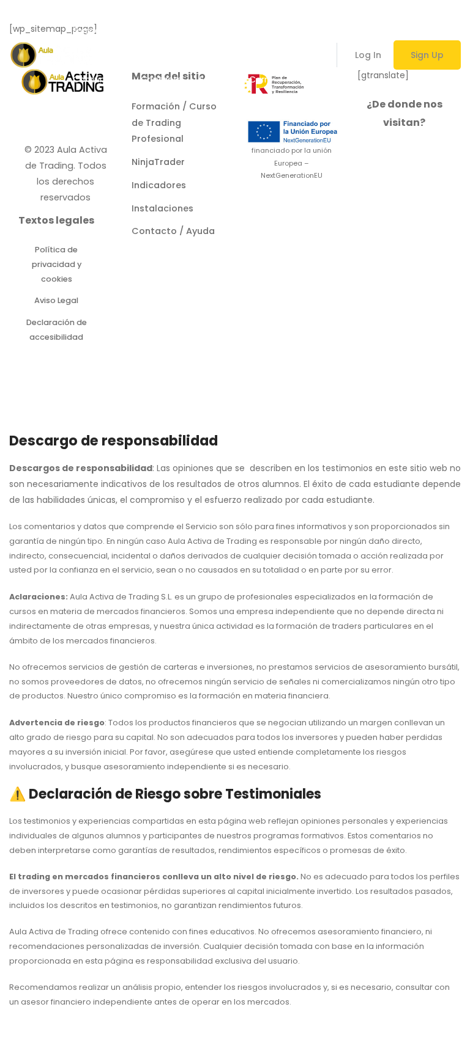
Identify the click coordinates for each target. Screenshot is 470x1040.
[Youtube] (94, 123)
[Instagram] (37, 123)
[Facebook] (65, 123)
